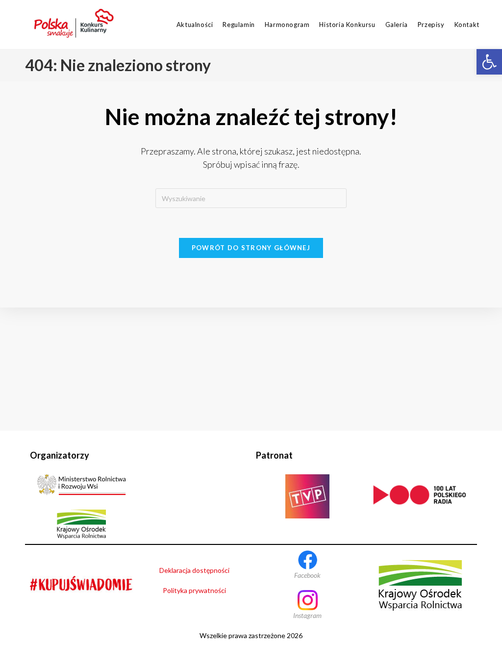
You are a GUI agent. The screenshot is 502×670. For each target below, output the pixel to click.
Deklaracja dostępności (194, 570)
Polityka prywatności (194, 590)
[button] (489, 62)
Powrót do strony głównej (251, 248)
